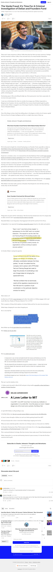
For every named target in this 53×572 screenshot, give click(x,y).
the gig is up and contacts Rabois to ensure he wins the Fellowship (29, 414)
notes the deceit (17, 299)
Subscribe (43, 2)
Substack (20, 569)
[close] (40, 523)
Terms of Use (33, 545)
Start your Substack (23, 565)
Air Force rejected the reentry (26, 224)
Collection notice (36, 562)
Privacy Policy (37, 547)
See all (4, 541)
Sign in (49, 2)
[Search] (50, 508)
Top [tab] (3, 508)
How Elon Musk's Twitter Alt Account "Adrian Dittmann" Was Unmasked (22, 512)
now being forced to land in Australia (23, 217)
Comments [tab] (4, 475)
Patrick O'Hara (6, 495)
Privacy (26, 562)
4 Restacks (17, 461)
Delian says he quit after (10, 331)
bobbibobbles (6, 488)
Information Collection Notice (26, 547)
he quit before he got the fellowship (21, 327)
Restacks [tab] (10, 475)
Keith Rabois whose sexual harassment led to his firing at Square (17, 149)
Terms (30, 562)
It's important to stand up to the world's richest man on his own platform (18, 514)
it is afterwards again (9, 354)
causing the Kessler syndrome (33, 87)
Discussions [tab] (11, 508)
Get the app (33, 565)
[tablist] (7, 475)
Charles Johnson (8, 14)
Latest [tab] (6, 508)
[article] (26, 515)
